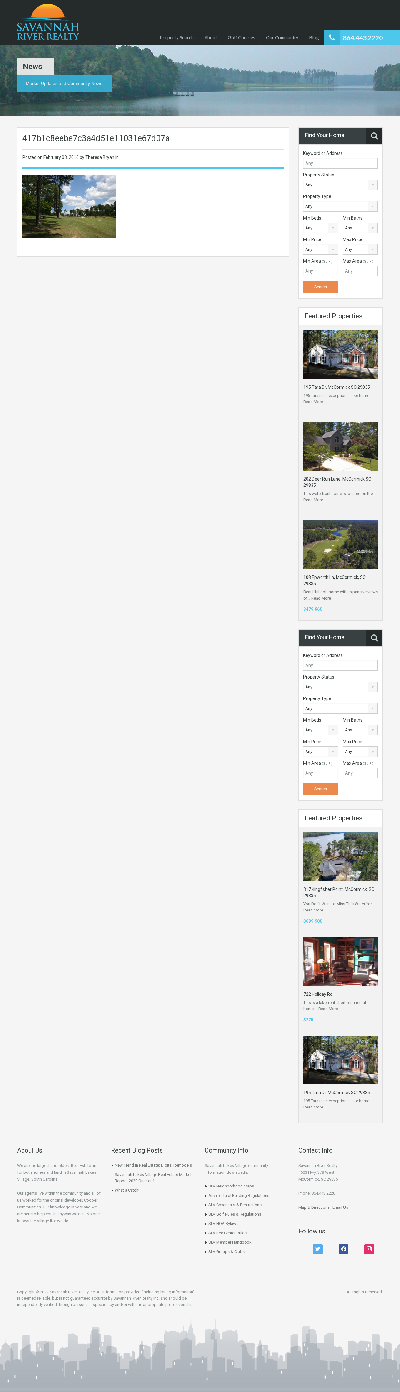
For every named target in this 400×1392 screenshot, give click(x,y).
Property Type (317, 196)
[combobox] (340, 185)
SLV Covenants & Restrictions (235, 1204)
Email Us (340, 1207)
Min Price (312, 239)
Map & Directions (314, 1207)
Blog (314, 37)
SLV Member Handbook (230, 1242)
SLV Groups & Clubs (226, 1251)
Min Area (317, 261)
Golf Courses (241, 37)
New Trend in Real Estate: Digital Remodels (153, 1165)
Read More (313, 401)
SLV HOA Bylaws (223, 1223)
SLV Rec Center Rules (227, 1233)
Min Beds (312, 217)
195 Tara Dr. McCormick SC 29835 (336, 387)
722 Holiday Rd (317, 994)
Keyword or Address (323, 153)
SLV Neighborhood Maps (231, 1186)
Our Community (282, 37)
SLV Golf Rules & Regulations (234, 1214)
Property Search (177, 37)
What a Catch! (127, 1190)
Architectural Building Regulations (238, 1195)
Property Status (318, 174)
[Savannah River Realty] (48, 22)
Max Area (358, 261)
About (210, 37)
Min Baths (352, 217)
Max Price (352, 239)
